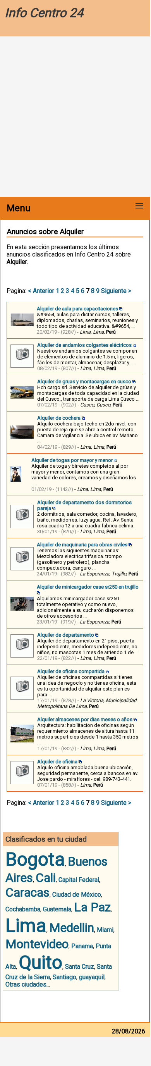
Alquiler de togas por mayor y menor (72, 460)
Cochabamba (22, 909)
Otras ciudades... (27, 984)
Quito (40, 962)
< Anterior (41, 290)
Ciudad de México (76, 894)
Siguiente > (116, 290)
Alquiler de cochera (59, 418)
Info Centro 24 (44, 12)
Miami (105, 929)
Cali (46, 877)
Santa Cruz (79, 966)
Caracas (27, 892)
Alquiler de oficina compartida (71, 671)
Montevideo (37, 944)
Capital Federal (78, 879)
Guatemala (57, 909)
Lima (25, 925)
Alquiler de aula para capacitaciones (77, 309)
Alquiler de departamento (65, 635)
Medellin (71, 927)
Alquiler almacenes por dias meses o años (84, 719)
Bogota (35, 859)
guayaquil (92, 977)
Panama (82, 946)
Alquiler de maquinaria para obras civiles (82, 545)
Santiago (64, 977)
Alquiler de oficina (57, 762)
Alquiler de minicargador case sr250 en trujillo (88, 587)
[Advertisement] (75, 117)
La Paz (92, 907)
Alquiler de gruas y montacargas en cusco (84, 381)
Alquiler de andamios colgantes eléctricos (84, 345)
